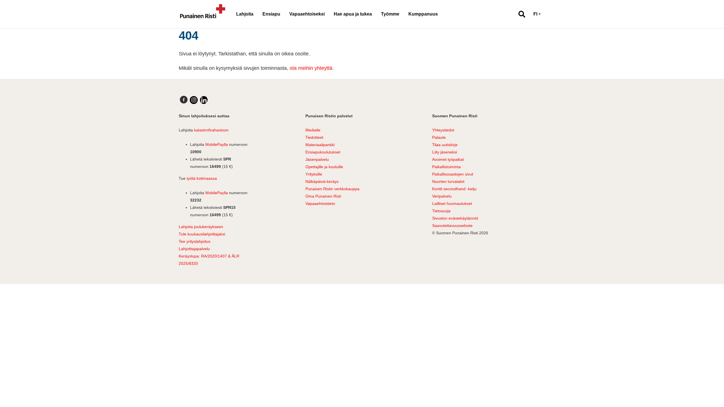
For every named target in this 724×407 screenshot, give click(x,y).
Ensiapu (271, 14)
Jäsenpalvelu (317, 159)
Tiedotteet (314, 137)
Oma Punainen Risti (323, 196)
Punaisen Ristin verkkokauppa (332, 189)
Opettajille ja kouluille (324, 166)
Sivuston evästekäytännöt (455, 218)
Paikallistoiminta (446, 166)
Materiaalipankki (320, 144)
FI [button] (535, 14)
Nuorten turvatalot (448, 181)
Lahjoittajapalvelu (194, 248)
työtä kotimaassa (202, 178)
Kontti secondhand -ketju (454, 189)
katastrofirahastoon (211, 130)
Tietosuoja (441, 211)
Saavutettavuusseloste (452, 225)
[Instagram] (194, 100)
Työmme (390, 14)
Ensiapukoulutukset (322, 152)
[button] (519, 14)
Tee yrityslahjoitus (194, 241)
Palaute (439, 137)
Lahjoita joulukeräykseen (201, 226)
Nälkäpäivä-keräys (322, 181)
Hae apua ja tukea (353, 14)
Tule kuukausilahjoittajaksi (202, 234)
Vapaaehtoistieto (320, 203)
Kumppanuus (423, 14)
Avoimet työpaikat (448, 159)
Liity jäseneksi (444, 152)
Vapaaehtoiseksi (307, 14)
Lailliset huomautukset (452, 203)
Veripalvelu (442, 196)
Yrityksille (313, 174)
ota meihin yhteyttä (311, 68)
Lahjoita (244, 14)
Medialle (312, 130)
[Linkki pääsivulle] (203, 14)
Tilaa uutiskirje (445, 144)
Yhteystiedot (443, 130)
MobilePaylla (216, 144)
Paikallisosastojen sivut (452, 174)
